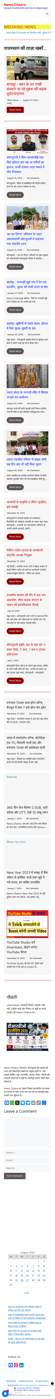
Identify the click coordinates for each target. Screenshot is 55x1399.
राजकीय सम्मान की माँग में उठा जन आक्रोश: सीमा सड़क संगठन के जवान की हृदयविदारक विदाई (26, 600)
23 (44, 1275)
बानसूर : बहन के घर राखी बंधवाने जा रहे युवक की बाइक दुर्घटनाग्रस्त (27, 89)
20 (27, 1275)
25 (16, 1280)
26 (22, 1280)
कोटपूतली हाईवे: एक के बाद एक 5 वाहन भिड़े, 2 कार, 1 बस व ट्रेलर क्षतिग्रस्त (26, 649)
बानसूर (9, 103)
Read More (15, 109)
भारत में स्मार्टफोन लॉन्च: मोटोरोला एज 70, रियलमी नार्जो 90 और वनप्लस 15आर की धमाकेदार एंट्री (26, 743)
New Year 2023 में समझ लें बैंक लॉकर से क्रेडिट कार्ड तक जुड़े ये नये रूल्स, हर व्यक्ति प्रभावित (27, 877)
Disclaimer (11, 1381)
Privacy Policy (42, 1381)
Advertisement (26, 1381)
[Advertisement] (27, 1212)
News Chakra (15, 5)
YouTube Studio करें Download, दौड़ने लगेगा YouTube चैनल (22, 947)
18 (16, 1275)
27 (27, 1280)
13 (27, 1270)
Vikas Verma (12, 100)
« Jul (26, 1292)
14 (33, 1270)
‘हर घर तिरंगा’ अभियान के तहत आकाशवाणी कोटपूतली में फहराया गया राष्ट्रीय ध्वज (25, 239)
